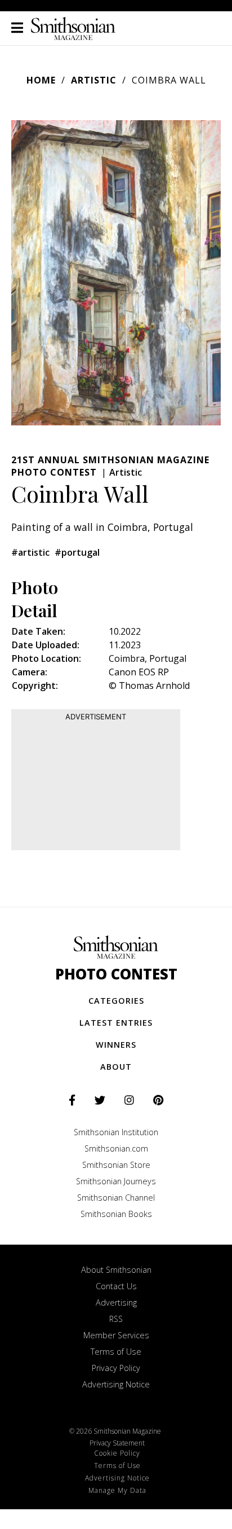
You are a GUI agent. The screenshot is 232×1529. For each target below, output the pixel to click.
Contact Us (116, 1286)
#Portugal (77, 552)
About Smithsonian (116, 1269)
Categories (116, 1000)
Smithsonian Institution (116, 1132)
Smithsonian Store (116, 1164)
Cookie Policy (117, 1453)
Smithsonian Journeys (116, 1181)
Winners (116, 1044)
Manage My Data (117, 1490)
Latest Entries (116, 1022)
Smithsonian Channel (116, 1197)
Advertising (116, 1302)
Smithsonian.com (116, 1148)
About (116, 1066)
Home (41, 80)
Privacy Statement (117, 1443)
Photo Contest (116, 974)
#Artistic (30, 552)
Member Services (116, 1335)
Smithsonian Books (116, 1214)
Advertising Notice (116, 1384)
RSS (116, 1318)
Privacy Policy (116, 1368)
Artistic (94, 80)
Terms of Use (116, 1351)
